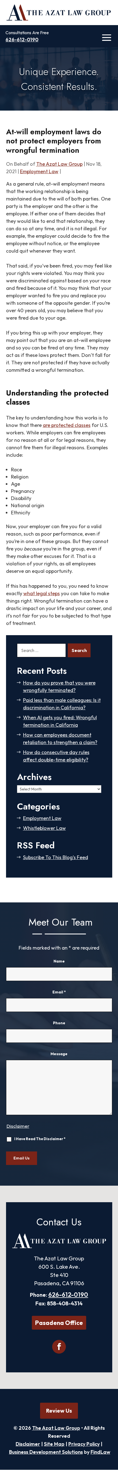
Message (59, 1053)
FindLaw (100, 1452)
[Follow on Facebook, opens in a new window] (59, 1347)
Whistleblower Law (44, 828)
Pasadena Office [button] (59, 1323)
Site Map (54, 1444)
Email (59, 992)
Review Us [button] (59, 1410)
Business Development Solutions (46, 1452)
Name (59, 961)
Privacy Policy (84, 1444)
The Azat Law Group (59, 164)
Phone (59, 1022)
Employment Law (39, 171)
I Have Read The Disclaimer (39, 1139)
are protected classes (67, 425)
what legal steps (41, 593)
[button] (106, 37)
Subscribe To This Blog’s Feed (55, 857)
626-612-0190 (21, 39)
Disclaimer (18, 1126)
